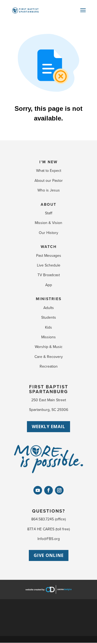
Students (48, 317)
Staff (48, 213)
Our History (48, 232)
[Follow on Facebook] (48, 490)
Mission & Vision (48, 223)
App (48, 285)
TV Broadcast (48, 275)
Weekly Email (48, 426)
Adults (48, 307)
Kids (48, 327)
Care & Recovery (48, 356)
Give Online (49, 555)
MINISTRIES (48, 299)
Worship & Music (49, 346)
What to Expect (48, 170)
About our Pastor (48, 180)
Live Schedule (48, 265)
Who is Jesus (48, 190)
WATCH (49, 246)
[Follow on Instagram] (59, 490)
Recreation (49, 366)
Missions (48, 337)
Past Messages (48, 255)
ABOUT (48, 204)
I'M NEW (48, 162)
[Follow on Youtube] (37, 490)
